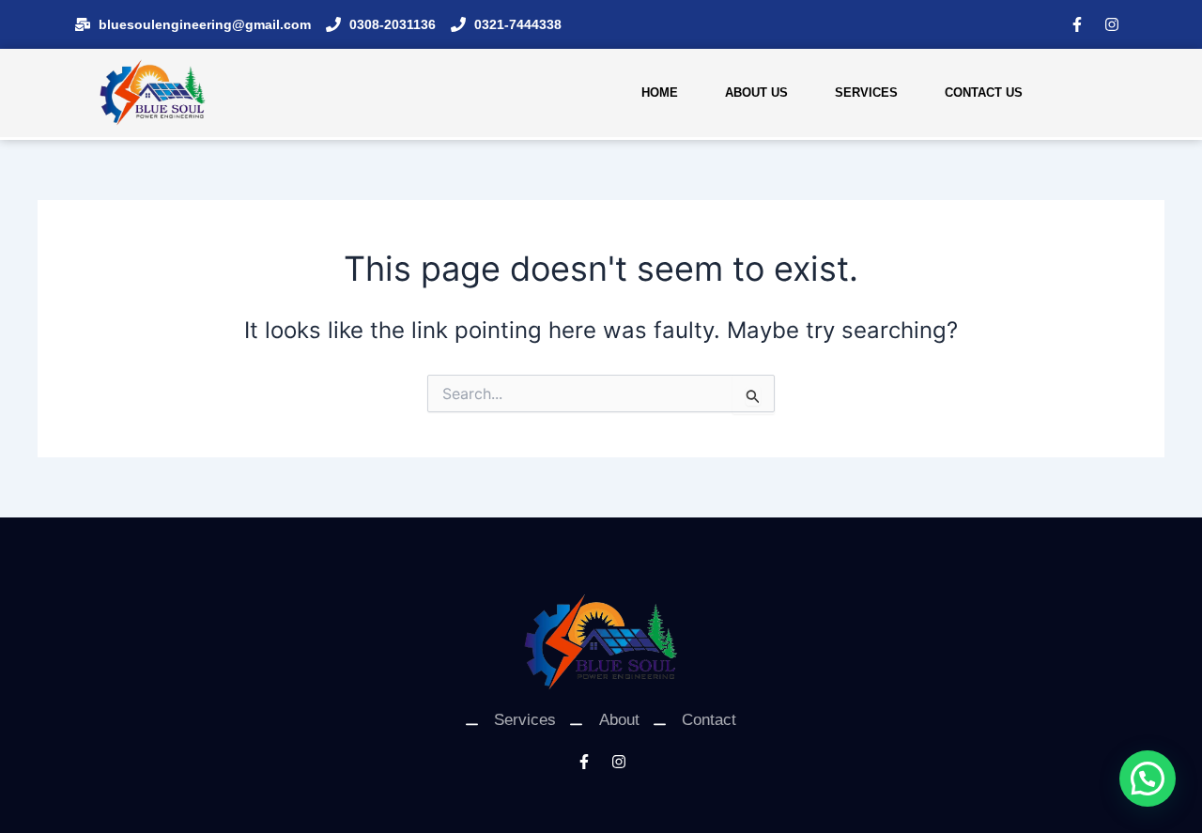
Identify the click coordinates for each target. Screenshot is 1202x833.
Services (866, 92)
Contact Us (984, 92)
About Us (756, 92)
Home (659, 92)
